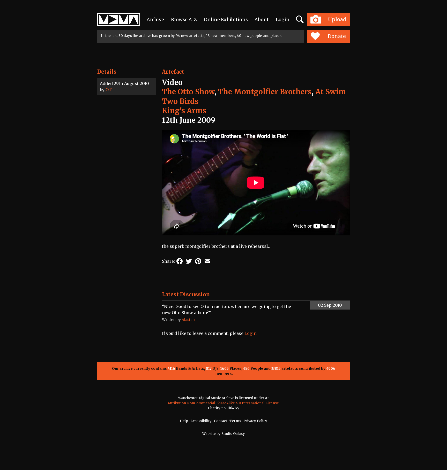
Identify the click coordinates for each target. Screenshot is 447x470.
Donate (337, 36)
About (262, 19)
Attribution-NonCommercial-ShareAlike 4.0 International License (223, 403)
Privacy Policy (255, 421)
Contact (220, 421)
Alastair (188, 319)
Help (184, 421)
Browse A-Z (184, 19)
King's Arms (184, 110)
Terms (235, 421)
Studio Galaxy (233, 434)
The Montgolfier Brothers (264, 91)
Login (282, 19)
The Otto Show (188, 91)
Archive (155, 19)
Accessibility (201, 421)
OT (109, 89)
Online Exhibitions (226, 19)
